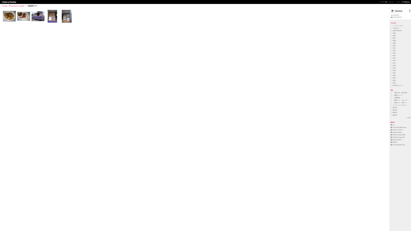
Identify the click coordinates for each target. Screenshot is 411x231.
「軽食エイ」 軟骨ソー (399, 102)
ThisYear (396, 28)
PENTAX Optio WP (399, 137)
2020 (394, 70)
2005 (394, 33)
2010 (394, 45)
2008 (394, 40)
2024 (394, 80)
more (408, 117)
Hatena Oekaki (397, 132)
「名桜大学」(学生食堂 (399, 92)
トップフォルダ (397, 26)
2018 (394, 65)
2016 (394, 60)
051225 (394, 110)
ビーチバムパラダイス (399, 105)
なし (394, 125)
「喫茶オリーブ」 (398, 95)
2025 (394, 83)
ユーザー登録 (383, 2)
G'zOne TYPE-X (398, 130)
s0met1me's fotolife (17, 6)
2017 (394, 63)
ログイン (391, 2)
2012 (394, 50)
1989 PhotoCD (397, 30)
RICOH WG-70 (397, 17)
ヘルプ (398, 2)
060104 (394, 112)
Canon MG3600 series (400, 127)
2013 (394, 53)
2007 (394, 38)
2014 (394, 55)
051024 (394, 107)
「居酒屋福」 (396, 97)
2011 (394, 48)
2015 (394, 58)
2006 (394, 35)
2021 (394, 73)
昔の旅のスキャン (398, 85)
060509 (394, 115)
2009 (394, 43)
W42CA (395, 142)
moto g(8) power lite (399, 145)
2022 (394, 75)
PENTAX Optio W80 (399, 135)
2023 (394, 78)
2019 (394, 68)
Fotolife (4, 6)
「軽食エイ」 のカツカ (399, 100)
